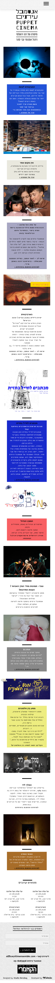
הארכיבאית (26, 314)
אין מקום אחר (27, 162)
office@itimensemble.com (20, 956)
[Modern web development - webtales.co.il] (47, 978)
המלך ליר (27, 784)
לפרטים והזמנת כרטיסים (27, 607)
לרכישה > (41, 901)
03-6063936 (20, 960)
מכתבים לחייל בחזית (26, 423)
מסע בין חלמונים (26, 708)
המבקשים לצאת (27, 86)
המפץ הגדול (27, 521)
